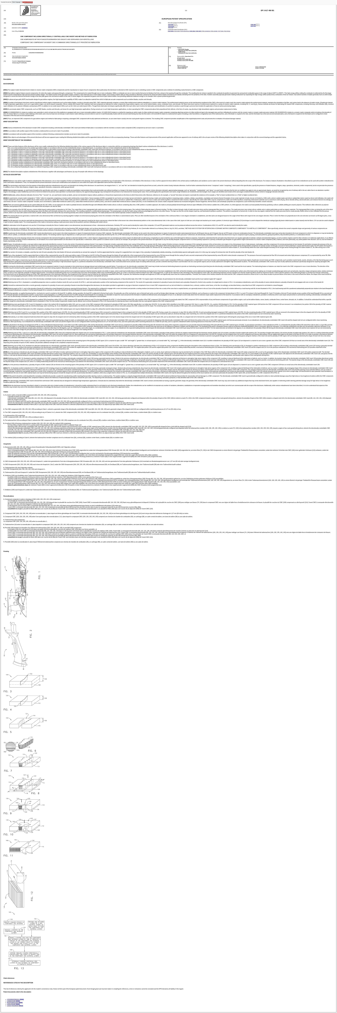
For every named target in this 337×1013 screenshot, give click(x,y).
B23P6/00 (253, 26)
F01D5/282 (177, 31)
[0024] (21, 1006)
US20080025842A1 (13, 999)
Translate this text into (6, 2)
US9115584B (11, 1004)
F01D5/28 (170, 27)
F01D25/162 (227, 31)
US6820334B (11, 1001)
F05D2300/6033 (206, 31)
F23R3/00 (253, 24)
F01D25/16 (171, 26)
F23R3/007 (198, 31)
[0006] (22, 999)
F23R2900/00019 (184, 31)
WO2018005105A (12, 1002)
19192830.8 (24, 27)
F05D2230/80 (214, 31)
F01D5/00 (170, 24)
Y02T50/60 (220, 31)
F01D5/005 (171, 31)
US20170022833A (13, 1006)
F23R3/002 (192, 31)
